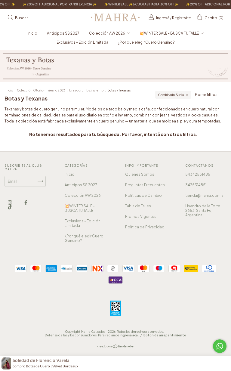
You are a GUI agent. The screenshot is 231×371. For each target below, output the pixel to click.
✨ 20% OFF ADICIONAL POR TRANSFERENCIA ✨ (53, 4)
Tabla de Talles (138, 206)
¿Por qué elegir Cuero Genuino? (146, 42)
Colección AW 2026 (107, 33)
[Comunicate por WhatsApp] (219, 346)
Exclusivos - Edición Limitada (82, 42)
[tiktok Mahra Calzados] (10, 207)
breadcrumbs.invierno (86, 90)
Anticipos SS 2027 (63, 33)
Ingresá (162, 18)
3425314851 (196, 185)
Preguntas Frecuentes (145, 185)
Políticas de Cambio (143, 195)
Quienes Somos (139, 174)
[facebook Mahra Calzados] (25, 202)
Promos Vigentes (140, 216)
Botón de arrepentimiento (164, 335)
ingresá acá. (129, 335)
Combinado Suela (171, 95)
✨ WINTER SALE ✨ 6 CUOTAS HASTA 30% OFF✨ (134, 4)
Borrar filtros (206, 94)
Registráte (181, 18)
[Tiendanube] (115, 347)
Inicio (32, 33)
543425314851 (198, 174)
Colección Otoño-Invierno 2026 (41, 90)
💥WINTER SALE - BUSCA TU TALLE (169, 33)
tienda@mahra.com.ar (205, 195)
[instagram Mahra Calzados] (10, 202)
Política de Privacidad (145, 227)
